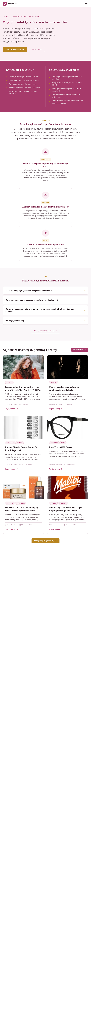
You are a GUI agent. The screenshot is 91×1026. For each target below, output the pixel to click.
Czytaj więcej (10, 409)
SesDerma (21, 503)
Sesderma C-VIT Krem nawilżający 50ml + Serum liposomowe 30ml (21, 509)
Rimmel (19, 443)
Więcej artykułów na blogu (44, 331)
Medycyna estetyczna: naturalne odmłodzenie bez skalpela (64, 388)
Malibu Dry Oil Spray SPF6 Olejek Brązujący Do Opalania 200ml (65, 509)
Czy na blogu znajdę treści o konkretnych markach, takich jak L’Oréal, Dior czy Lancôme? (39, 310)
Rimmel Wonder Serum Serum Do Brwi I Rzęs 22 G (21, 449)
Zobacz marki (36, 49)
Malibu (53, 503)
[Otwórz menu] (86, 3)
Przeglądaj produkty (13, 49)
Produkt (10, 443)
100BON (9, 382)
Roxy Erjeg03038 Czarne (60, 447)
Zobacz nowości (78, 349)
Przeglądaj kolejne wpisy (44, 541)
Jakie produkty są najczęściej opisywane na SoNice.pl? (29, 290)
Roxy (63, 443)
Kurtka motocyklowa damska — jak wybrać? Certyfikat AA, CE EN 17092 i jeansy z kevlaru (23, 390)
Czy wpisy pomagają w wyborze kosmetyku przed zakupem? (31, 300)
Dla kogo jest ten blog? (15, 320)
